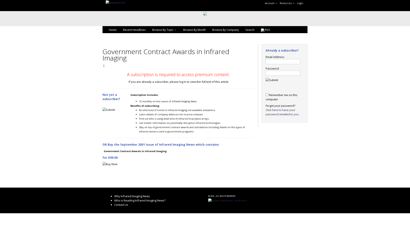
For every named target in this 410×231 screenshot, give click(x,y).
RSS (267, 30)
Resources (286, 3)
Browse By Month (194, 30)
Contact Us (121, 205)
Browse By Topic (162, 30)
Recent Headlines (134, 30)
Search (250, 30)
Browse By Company (225, 30)
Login (300, 3)
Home (113, 30)
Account (270, 3)
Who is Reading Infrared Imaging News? (139, 200)
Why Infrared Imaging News (132, 196)
